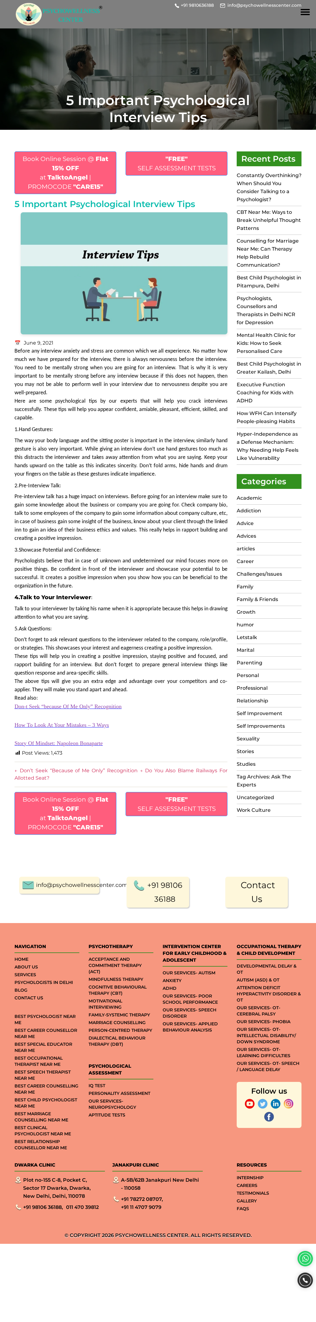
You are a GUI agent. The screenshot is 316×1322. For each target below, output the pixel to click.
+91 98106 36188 (164, 892)
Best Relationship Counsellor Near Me (41, 1144)
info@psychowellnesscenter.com (264, 5)
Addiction (249, 511)
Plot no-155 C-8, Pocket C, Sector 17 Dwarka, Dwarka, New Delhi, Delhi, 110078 (57, 1188)
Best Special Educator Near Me (43, 1047)
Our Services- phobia (263, 1021)
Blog (21, 990)
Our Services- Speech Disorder (189, 1013)
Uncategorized (255, 797)
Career (245, 561)
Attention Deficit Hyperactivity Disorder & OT (269, 994)
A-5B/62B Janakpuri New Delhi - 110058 (160, 1184)
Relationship (252, 701)
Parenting (249, 663)
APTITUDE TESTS (107, 1115)
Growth (246, 612)
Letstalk (247, 637)
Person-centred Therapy (120, 1030)
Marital (245, 650)
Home (21, 959)
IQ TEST (97, 1085)
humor (245, 625)
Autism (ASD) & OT (258, 980)
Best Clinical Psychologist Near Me (43, 1131)
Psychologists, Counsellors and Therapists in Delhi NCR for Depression (266, 310)
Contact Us (258, 892)
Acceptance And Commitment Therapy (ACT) (115, 965)
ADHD (170, 988)
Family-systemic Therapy (119, 1015)
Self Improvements (261, 726)
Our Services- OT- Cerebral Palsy (258, 1011)
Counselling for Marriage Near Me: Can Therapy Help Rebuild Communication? (268, 253)
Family (245, 587)
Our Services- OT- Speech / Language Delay (268, 1066)
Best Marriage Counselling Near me (41, 1117)
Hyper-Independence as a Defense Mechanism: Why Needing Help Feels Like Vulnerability (267, 446)
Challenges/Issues (259, 574)
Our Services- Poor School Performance (190, 999)
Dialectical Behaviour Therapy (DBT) (117, 1041)
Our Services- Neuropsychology (112, 1104)
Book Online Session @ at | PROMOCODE (65, 172)
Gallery (247, 1201)
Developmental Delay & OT (267, 969)
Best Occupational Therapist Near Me (39, 1061)
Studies (246, 764)
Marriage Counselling (117, 1022)
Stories (245, 751)
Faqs (243, 1208)
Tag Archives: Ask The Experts (264, 781)
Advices (246, 536)
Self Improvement (259, 713)
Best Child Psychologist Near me (46, 1103)
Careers (247, 1185)
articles (246, 549)
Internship (250, 1177)
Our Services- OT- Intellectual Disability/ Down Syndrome (266, 1035)
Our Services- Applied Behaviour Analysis (190, 1027)
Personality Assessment (119, 1093)
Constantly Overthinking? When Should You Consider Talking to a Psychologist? (269, 187)
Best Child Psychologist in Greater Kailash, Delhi (269, 368)
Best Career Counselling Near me (46, 1089)
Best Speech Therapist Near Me (43, 1075)
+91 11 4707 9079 (141, 1207)
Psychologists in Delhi (44, 982)
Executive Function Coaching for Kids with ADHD (265, 393)
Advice (245, 523)
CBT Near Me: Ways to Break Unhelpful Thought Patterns (269, 220)
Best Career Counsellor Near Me (46, 1033)
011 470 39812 (82, 1207)
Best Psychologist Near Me (45, 1019)
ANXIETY (172, 980)
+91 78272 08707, (142, 1199)
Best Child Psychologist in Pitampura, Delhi (269, 282)
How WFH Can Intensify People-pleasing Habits (267, 417)
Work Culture (254, 810)
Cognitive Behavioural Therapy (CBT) (118, 990)
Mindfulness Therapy (116, 979)
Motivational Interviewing (105, 1004)
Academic (249, 498)
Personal (248, 675)
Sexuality (248, 739)
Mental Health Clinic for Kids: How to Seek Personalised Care (266, 343)
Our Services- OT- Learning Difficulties (263, 1052)
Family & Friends (257, 599)
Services (25, 974)
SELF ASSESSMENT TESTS (177, 163)
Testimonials (253, 1193)
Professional (252, 688)
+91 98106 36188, (43, 1207)
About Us (26, 967)
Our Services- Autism (189, 973)
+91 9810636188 (197, 5)
